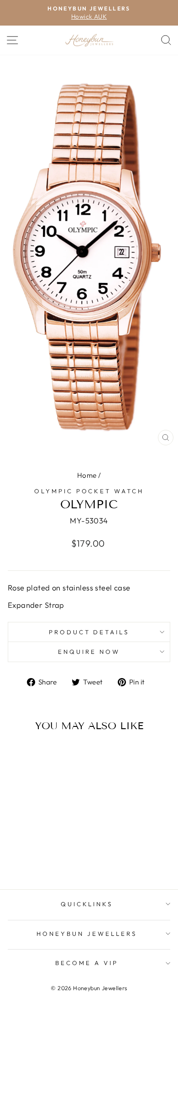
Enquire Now (89, 651)
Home (87, 475)
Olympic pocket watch (89, 491)
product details (89, 632)
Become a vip (86, 962)
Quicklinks (87, 904)
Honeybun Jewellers (87, 933)
